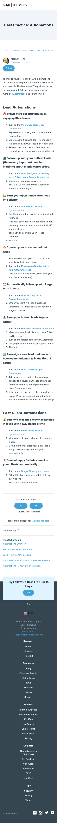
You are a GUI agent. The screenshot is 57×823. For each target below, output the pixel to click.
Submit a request (40, 520)
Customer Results (28, 673)
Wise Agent (28, 763)
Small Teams (28, 733)
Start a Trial (28, 593)
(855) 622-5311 (28, 631)
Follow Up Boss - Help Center (15, 50)
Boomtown (28, 768)
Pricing (28, 738)
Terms (28, 800)
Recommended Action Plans (17, 549)
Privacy (28, 795)
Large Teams (28, 728)
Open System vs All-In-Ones (28, 753)
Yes (21, 505)
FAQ (28, 682)
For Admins (28, 724)
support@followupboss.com (28, 634)
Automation (35, 50)
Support (28, 697)
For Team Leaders (28, 714)
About (28, 646)
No (36, 505)
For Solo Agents (28, 709)
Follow (9, 68)
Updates (28, 687)
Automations (48, 50)
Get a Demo (28, 678)
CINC (28, 773)
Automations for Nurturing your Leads (22, 565)
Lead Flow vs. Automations (17, 554)
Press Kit (28, 655)
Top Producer (28, 759)
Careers (28, 651)
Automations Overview (14, 543)
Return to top (10, 530)
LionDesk (28, 778)
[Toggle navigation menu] (51, 5)
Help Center (20, 5)
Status (28, 692)
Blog (28, 668)
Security (28, 790)
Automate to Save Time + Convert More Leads (26, 560)
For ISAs (28, 719)
